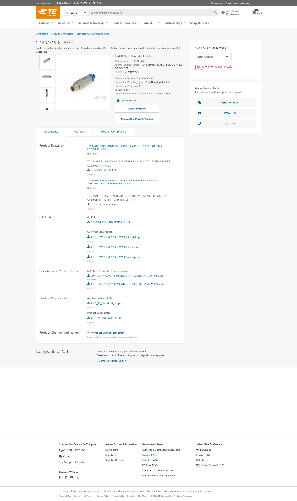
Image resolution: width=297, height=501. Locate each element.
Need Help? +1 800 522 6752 (73, 3)
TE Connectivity (48, 12)
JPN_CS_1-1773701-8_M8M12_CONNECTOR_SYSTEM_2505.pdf (127, 275)
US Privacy (89, 495)
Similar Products (137, 108)
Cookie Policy (103, 495)
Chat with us (230, 102)
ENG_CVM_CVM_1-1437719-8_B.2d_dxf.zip (115, 237)
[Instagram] (79, 477)
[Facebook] (62, 477)
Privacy (77, 495)
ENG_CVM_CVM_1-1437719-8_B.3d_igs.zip (115, 247)
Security (131, 495)
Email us (230, 113)
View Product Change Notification (105, 332)
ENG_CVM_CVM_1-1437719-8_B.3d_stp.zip (115, 256)
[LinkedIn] (67, 477)
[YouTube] (73, 477)
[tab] (51, 132)
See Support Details (71, 462)
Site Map (142, 495)
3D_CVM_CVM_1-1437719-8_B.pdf (110, 222)
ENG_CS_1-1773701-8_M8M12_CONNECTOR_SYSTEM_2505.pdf (127, 283)
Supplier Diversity (114, 460)
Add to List (126, 100)
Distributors (111, 449)
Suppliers (110, 454)
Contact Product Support (112, 360)
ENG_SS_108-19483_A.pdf (106, 318)
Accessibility (118, 495)
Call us (230, 123)
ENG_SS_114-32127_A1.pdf (106, 303)
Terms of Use (65, 495)
